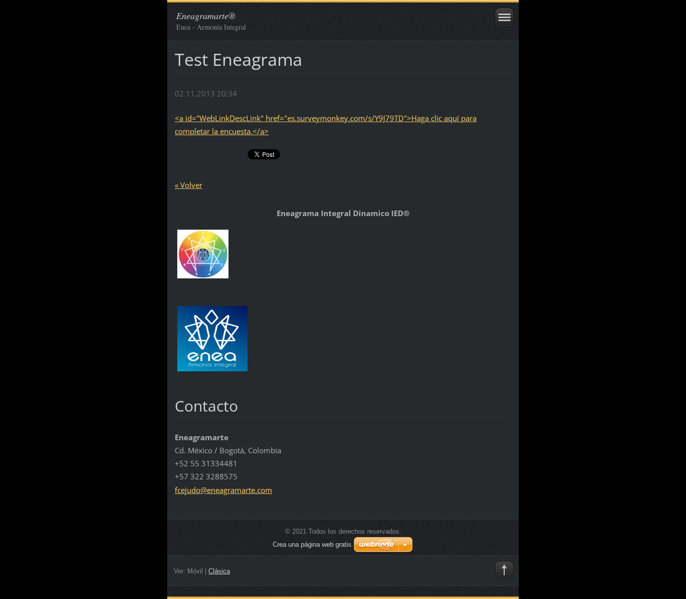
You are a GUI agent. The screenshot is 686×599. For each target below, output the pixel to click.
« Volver (188, 185)
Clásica (219, 571)
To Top (504, 570)
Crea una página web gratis (312, 544)
